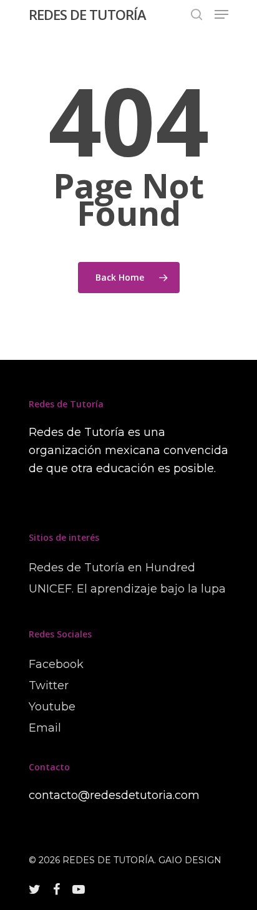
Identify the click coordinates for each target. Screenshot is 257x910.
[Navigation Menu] (221, 14)
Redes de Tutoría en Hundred (112, 567)
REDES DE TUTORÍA (87, 14)
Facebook (56, 664)
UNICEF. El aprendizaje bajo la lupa (127, 589)
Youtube (52, 707)
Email (45, 728)
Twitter (49, 685)
